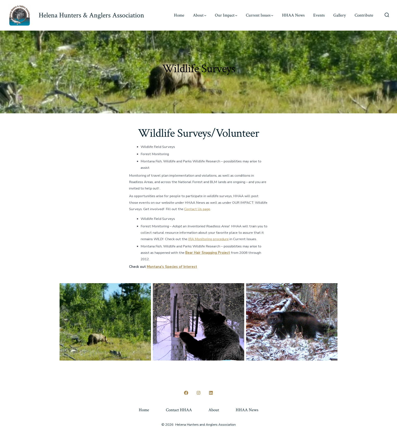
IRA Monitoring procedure (208, 239)
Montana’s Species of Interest (172, 266)
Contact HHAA (179, 410)
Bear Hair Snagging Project (207, 252)
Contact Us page (197, 209)
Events (319, 15)
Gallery (339, 15)
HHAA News (293, 15)
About (198, 15)
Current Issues (258, 15)
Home (179, 15)
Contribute (364, 15)
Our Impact (224, 15)
